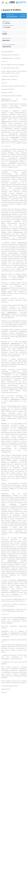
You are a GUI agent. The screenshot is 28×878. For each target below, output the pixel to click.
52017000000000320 (12, 16)
